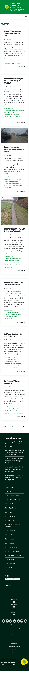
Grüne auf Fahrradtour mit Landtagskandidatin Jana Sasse (13, 33)
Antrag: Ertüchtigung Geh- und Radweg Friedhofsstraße (14, 230)
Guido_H (7, 458)
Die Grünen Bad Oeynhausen (15, 4)
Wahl (18, 63)
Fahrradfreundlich (9, 114)
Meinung (6, 357)
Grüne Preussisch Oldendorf (13, 555)
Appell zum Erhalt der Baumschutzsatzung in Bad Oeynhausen (14, 444)
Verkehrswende (8, 119)
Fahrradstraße (18, 363)
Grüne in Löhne (9, 520)
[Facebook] (18, 621)
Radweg (21, 117)
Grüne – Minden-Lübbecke (13, 500)
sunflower (13, 662)
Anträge (6, 108)
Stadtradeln (7, 413)
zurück (5, 426)
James (7, 442)
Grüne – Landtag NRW (12, 496)
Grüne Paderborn (10, 543)
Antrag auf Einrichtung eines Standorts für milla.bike (13, 283)
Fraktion (10, 108)
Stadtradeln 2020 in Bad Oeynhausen (12, 382)
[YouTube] (22, 621)
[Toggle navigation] (26, 16)
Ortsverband (7, 59)
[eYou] (25, 621)
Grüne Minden (9, 539)
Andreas (7, 467)
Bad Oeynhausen (9, 312)
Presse (19, 61)
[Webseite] (3, 621)
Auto (6, 359)
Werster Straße (8, 187)
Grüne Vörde (8, 568)
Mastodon (8, 585)
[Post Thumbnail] (14, 136)
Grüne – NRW (9, 504)
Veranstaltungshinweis (10, 63)
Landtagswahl (13, 61)
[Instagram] (14, 621)
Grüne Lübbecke (10, 535)
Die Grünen (8, 491)
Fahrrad (6, 61)
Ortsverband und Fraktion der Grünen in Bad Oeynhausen (18, 9)
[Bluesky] (10, 621)
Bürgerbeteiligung (9, 361)
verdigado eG (13, 664)
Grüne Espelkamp (10, 508)
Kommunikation (16, 316)
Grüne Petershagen (11, 547)
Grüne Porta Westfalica (12, 551)
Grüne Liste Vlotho (10, 531)
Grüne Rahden (9, 559)
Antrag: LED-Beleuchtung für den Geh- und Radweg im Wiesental (13, 80)
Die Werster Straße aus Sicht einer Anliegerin (13, 335)
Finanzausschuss (19, 314)
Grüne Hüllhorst (10, 516)
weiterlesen (21, 67)
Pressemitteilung (15, 59)
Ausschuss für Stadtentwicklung (13, 110)
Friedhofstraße (8, 263)
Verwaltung (20, 413)
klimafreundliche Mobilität (11, 117)
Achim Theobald (10, 450)
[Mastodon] (7, 621)
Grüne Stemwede (10, 564)
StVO (11, 185)
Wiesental (16, 119)
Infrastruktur (18, 114)
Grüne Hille (8, 512)
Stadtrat (14, 413)
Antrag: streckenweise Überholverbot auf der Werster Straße (14, 149)
